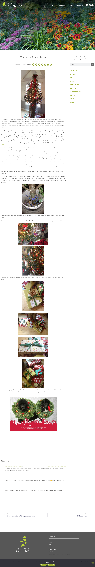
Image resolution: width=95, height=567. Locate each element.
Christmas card (24, 395)
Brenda (7, 488)
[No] (93, 563)
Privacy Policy (51, 564)
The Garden (62, 5)
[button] (33, 64)
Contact (80, 5)
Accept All (43, 564)
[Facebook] (92, 5)
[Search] (92, 64)
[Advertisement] (33, 447)
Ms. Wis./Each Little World (13, 466)
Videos (71, 5)
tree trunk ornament (49, 433)
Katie (6, 478)
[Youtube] (90, 5)
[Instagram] (87, 5)
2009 (2, 145)
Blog (53, 5)
